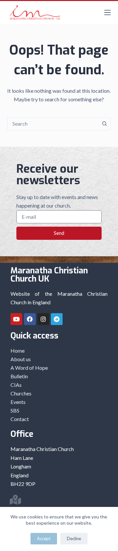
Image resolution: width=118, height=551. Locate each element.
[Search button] (104, 123)
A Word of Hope (29, 367)
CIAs (16, 385)
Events (18, 402)
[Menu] (107, 12)
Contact (19, 419)
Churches (20, 393)
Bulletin (19, 376)
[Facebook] (30, 319)
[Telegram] (57, 319)
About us (20, 359)
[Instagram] (43, 319)
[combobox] (53, 123)
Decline (74, 538)
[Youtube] (16, 319)
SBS (14, 410)
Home (17, 350)
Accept (43, 538)
